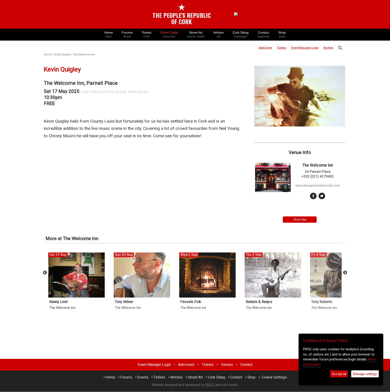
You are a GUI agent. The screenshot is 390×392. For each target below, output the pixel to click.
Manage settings (365, 374)
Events (142, 377)
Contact (263, 34)
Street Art (195, 34)
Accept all (339, 374)
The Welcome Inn (84, 54)
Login (304, 47)
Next (345, 273)
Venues (227, 364)
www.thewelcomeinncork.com (317, 186)
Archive (328, 47)
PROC (209, 385)
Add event (186, 364)
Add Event (265, 47)
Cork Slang (240, 34)
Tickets (146, 34)
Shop (282, 34)
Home (108, 34)
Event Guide (169, 34)
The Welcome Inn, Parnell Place (81, 83)
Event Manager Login (154, 364)
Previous (45, 273)
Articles (218, 34)
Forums (127, 34)
